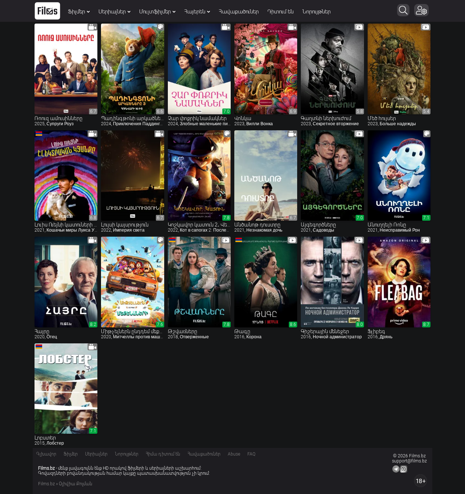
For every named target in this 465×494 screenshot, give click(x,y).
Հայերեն (194, 11)
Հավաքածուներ (239, 11)
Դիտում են (280, 11)
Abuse (234, 454)
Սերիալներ (112, 11)
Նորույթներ (316, 11)
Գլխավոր (46, 454)
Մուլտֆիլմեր (155, 11)
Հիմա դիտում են (163, 454)
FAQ (251, 454)
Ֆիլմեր (76, 11)
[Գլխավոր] (47, 11)
